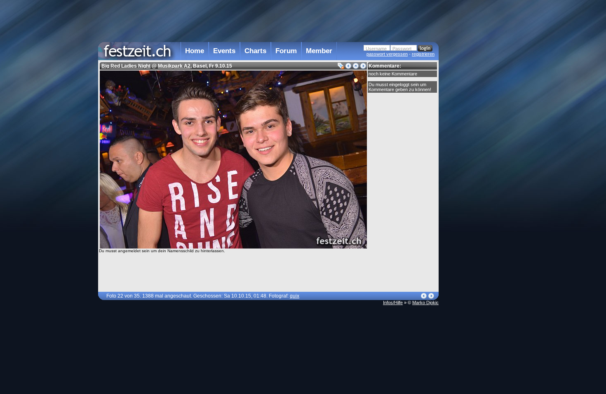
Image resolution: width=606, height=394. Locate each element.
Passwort (401, 48)
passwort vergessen (387, 54)
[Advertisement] (475, 166)
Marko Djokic (425, 302)
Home (194, 51)
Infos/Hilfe (393, 302)
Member (319, 51)
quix (294, 296)
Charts (255, 51)
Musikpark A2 (174, 66)
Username (376, 48)
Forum (286, 51)
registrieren (423, 54)
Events (224, 51)
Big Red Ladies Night (125, 66)
